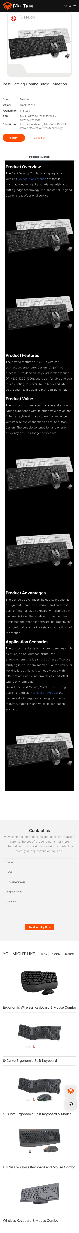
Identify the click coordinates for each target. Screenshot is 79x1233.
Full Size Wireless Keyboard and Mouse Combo (39, 1167)
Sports (43, 953)
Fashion (55, 953)
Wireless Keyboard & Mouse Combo (30, 1220)
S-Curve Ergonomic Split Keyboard (30, 1061)
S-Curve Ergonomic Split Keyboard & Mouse (37, 1114)
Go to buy (40, 137)
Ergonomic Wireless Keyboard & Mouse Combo (39, 1007)
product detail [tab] (39, 156)
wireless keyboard (45, 692)
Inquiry (13, 137)
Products (69, 953)
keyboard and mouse (32, 179)
